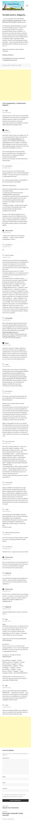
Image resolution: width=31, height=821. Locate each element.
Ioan (6, 619)
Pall (6, 685)
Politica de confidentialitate (8, 819)
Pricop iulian (8, 318)
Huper (7, 130)
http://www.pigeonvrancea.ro (10, 332)
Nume (4, 776)
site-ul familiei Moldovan (14, 139)
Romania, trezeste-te (7, 54)
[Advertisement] (15, 85)
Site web (4, 788)
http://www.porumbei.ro (8, 336)
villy (6, 110)
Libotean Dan (9, 230)
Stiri (20, 65)
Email (4, 782)
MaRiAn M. (8, 573)
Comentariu (6, 758)
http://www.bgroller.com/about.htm (11, 20)
